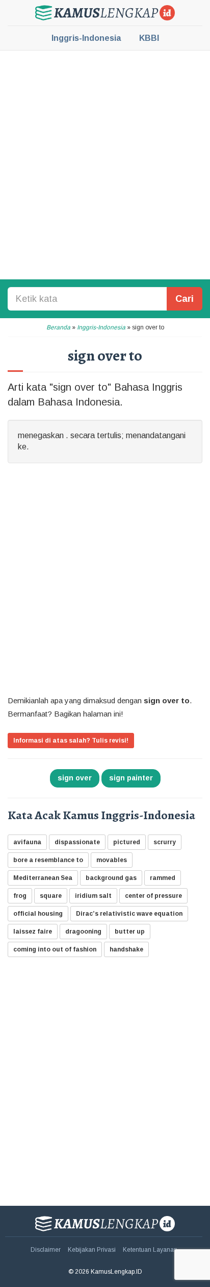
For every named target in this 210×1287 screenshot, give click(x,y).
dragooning (83, 931)
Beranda (58, 327)
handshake (126, 949)
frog (20, 895)
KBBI (149, 38)
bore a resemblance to (48, 860)
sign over (75, 778)
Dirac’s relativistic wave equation (129, 913)
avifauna (27, 842)
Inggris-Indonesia (86, 38)
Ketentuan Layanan (150, 1249)
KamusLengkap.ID (105, 13)
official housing (38, 913)
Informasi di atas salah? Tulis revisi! (70, 740)
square (51, 895)
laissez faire (32, 931)
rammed (162, 877)
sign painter (131, 778)
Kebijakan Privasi (92, 1249)
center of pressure (153, 895)
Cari (184, 299)
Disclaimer (46, 1249)
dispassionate (77, 842)
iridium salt (93, 895)
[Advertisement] (105, 164)
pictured (126, 842)
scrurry (164, 842)
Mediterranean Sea (42, 877)
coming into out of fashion (54, 949)
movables (111, 860)
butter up (130, 931)
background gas (111, 877)
